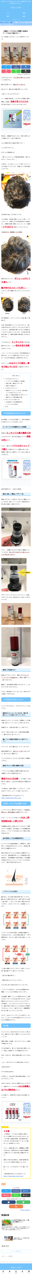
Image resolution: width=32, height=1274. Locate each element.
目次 (13, 375)
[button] (26, 71)
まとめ (6, 406)
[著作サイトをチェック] (9, 1202)
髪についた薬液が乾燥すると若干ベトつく (17, 395)
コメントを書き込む (16, 1251)
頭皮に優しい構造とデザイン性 (14, 383)
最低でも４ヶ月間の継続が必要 (14, 397)
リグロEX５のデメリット (11, 388)
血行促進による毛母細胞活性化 (14, 402)
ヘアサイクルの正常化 (12, 404)
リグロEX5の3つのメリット (12, 379)
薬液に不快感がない (11, 386)
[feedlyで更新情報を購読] (23, 1202)
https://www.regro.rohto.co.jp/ (11, 798)
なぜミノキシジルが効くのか (12, 399)
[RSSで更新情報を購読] (16, 1206)
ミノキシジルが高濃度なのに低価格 (15, 381)
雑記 (4, 1184)
